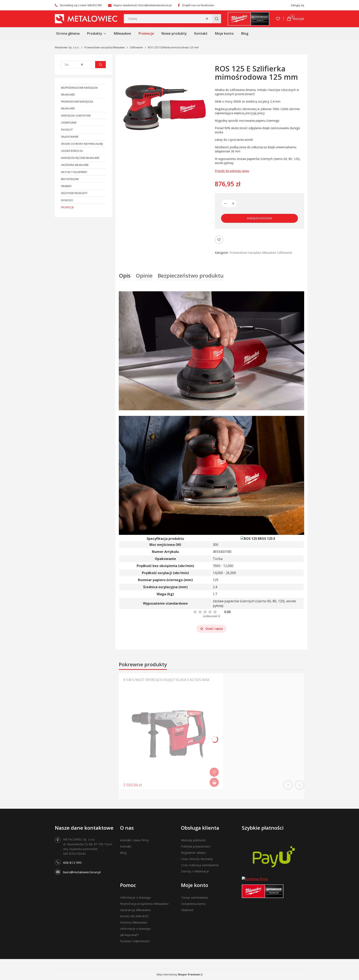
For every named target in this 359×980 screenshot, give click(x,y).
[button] (216, 18)
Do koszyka (214, 782)
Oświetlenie (68, 122)
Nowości (67, 200)
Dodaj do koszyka (259, 218)
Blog (123, 852)
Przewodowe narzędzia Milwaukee (104, 47)
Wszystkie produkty (74, 193)
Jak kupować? (129, 935)
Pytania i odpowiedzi (135, 941)
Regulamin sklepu (193, 852)
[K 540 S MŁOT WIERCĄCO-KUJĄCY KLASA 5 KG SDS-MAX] (171, 737)
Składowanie (69, 136)
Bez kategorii (70, 179)
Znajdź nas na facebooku (198, 5)
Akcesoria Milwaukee (75, 165)
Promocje (67, 207)
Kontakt (125, 846)
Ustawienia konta (193, 904)
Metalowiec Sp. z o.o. (67, 47)
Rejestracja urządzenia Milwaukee (144, 904)
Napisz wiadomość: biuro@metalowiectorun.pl (143, 5)
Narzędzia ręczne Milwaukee (80, 158)
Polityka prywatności (195, 846)
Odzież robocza (72, 151)
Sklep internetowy (178, 974)
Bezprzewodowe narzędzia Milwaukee (79, 91)
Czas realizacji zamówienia (200, 865)
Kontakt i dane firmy (134, 840)
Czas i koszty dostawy (197, 859)
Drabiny (66, 186)
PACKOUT (67, 129)
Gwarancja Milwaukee (135, 910)
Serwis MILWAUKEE (134, 916)
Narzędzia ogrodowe (76, 115)
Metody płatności (193, 840)
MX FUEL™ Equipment (74, 172)
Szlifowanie (136, 47)
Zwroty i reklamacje (195, 871)
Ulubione (187, 910)
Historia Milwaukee (133, 922)
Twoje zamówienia (194, 897)
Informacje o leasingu (135, 897)
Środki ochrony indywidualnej (82, 144)
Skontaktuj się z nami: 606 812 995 (81, 5)
